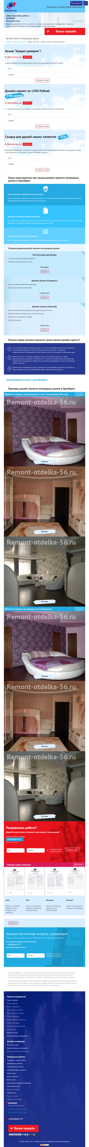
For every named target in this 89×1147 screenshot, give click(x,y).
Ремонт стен (11, 1080)
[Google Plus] (34, 1134)
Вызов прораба (66, 31)
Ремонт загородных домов (16, 1026)
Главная (8, 42)
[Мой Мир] (30, 1134)
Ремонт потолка (12, 1076)
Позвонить (77, 3)
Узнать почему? (78, 21)
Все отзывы (78, 865)
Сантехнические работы (15, 1067)
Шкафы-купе (11, 1093)
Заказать (45, 271)
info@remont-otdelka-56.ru (17, 1109)
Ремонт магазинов (13, 1016)
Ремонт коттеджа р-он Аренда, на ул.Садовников (28, 609)
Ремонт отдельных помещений (17, 1036)
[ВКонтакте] (23, 1134)
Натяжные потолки (13, 1089)
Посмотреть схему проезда (17, 1112)
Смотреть (79, 394)
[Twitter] (25, 1134)
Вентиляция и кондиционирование (19, 1083)
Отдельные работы (16, 1057)
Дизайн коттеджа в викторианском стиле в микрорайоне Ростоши (36, 394)
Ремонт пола (11, 1073)
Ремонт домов (12, 1029)
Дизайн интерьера (19, 42)
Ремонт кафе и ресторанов (16, 1020)
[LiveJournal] (32, 1134)
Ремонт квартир (12, 1000)
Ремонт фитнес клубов (14, 1010)
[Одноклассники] (27, 1134)
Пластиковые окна (13, 1086)
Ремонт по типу (12, 1033)
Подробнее (13, 923)
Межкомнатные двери (14, 1099)
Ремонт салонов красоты (15, 1013)
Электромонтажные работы (16, 1070)
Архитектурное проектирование (18, 1051)
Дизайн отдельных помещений (17, 1048)
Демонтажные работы (14, 1063)
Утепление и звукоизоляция (16, 1060)
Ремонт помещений (16, 996)
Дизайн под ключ (13, 1045)
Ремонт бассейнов (13, 1007)
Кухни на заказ (12, 1096)
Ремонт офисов (12, 1003)
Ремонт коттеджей (13, 1023)
